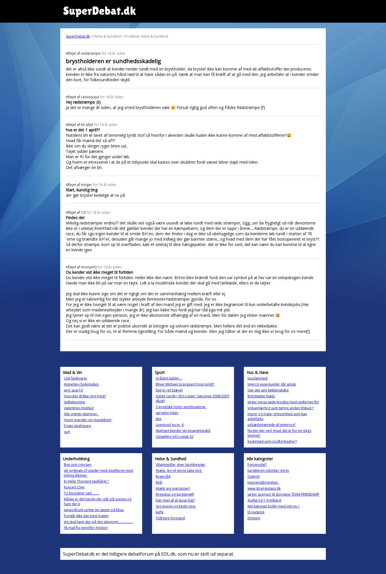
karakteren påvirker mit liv (268, 470)
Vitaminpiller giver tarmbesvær (180, 464)
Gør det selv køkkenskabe (268, 390)
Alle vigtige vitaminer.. (81, 414)
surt (67, 431)
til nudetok (256, 512)
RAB (159, 482)
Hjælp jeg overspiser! (173, 488)
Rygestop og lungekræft (175, 494)
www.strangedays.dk (264, 488)
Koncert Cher (74, 487)
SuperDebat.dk (78, 36)
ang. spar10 (73, 390)
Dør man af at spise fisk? (175, 500)
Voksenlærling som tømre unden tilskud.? (280, 408)
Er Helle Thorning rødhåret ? (86, 481)
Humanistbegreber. (263, 482)
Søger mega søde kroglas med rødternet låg (283, 402)
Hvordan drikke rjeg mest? (85, 396)
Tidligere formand (170, 518)
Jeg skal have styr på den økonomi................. (98, 521)
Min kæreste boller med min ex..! (274, 506)
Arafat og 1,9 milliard (264, 500)
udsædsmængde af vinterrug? (272, 424)
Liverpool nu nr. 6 (170, 424)
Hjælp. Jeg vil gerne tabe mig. (179, 470)
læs (158, 418)
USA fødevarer (75, 378)
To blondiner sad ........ (81, 493)
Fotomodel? (257, 464)
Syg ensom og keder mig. (176, 506)
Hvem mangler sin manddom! (87, 419)
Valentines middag (79, 408)
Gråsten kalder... (169, 378)
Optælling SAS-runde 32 (175, 436)
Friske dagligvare (77, 425)
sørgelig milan (167, 412)
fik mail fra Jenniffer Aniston (86, 527)
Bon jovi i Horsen (77, 464)
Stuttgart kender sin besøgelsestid (183, 430)
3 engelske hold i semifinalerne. (181, 406)
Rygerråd (163, 476)
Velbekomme (74, 402)
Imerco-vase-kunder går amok (272, 384)
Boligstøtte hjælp (261, 396)
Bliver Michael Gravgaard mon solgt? (185, 384)
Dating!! (254, 476)
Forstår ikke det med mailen (86, 515)
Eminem (254, 518)
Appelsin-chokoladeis (81, 384)
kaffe (160, 512)
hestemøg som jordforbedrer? (272, 441)
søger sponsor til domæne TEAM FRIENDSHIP (283, 494)
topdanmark (258, 378)
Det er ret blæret (169, 390)
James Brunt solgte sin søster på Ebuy (94, 509)
